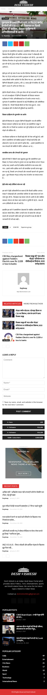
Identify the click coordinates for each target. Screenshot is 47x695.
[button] (43, 3)
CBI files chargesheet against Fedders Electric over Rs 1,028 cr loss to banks (12, 260)
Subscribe (39, 437)
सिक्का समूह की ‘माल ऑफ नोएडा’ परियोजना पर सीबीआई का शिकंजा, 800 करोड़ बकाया (35, 260)
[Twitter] (26, 600)
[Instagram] (20, 600)
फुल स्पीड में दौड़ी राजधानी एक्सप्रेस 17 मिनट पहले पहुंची (22, 506)
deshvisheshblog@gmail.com (28, 594)
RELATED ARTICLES (12, 304)
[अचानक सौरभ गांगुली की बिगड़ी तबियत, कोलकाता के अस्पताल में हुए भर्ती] (8, 629)
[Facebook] (13, 600)
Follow (40, 427)
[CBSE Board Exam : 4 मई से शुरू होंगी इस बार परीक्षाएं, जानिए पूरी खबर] (8, 617)
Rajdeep (7, 36)
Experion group (26, 227)
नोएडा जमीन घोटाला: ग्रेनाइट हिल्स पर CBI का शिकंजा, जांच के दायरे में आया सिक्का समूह (29, 313)
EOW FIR (16, 227)
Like (41, 422)
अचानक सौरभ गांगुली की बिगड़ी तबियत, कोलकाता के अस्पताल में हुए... (29, 627)
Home (3, 9)
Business (6, 316)
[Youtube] (33, 600)
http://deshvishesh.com (23, 291)
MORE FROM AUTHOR (33, 304)
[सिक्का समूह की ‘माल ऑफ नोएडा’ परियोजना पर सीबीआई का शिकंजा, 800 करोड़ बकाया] (8, 325)
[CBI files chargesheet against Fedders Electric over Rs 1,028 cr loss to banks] (8, 337)
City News (11, 9)
